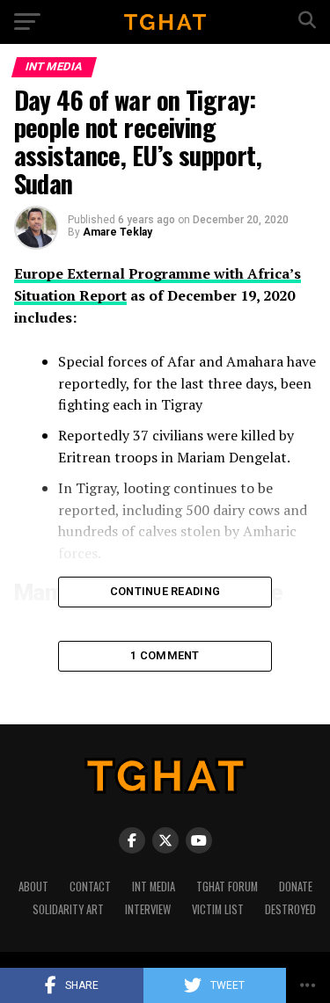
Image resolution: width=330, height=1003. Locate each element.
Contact (90, 886)
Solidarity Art (68, 909)
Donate (295, 886)
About (33, 886)
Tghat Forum (227, 886)
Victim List (218, 909)
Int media (153, 886)
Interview (148, 909)
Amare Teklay (117, 232)
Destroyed (290, 909)
